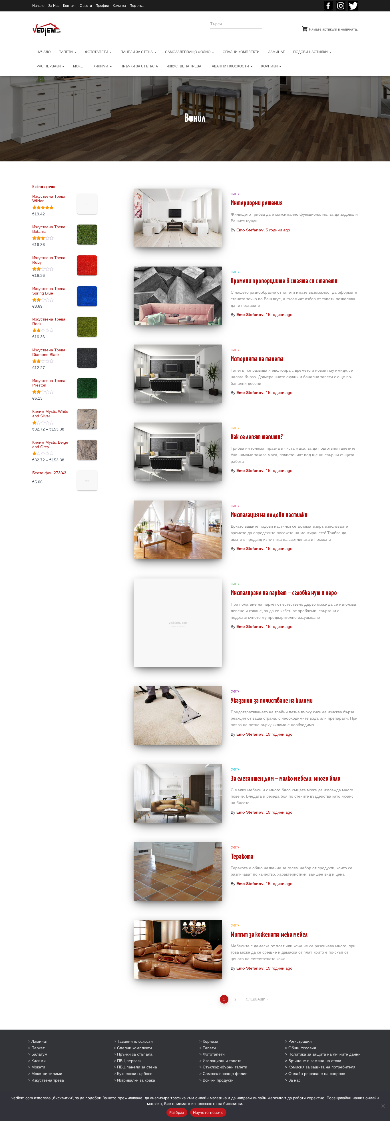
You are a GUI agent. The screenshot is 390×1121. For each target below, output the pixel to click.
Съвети (86, 6)
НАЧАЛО (44, 52)
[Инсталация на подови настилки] (178, 530)
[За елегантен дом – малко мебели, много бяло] (178, 793)
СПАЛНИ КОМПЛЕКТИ (241, 52)
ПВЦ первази (129, 1060)
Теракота (242, 857)
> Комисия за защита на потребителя (320, 1067)
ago (278, 230)
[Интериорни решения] (178, 218)
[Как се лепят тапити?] (178, 452)
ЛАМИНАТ (276, 52)
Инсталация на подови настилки (269, 515)
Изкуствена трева (47, 1080)
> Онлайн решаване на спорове (315, 1073)
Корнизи (210, 1041)
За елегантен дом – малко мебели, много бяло (285, 779)
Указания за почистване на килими (272, 701)
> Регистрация (298, 1041)
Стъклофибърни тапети (225, 1067)
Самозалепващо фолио (225, 1073)
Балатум (39, 1054)
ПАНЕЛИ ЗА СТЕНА (137, 52)
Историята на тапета (257, 359)
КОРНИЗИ (270, 66)
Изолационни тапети (222, 1060)
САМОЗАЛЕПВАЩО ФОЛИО (188, 52)
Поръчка (137, 6)
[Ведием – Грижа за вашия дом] (47, 30)
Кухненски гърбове (134, 1073)
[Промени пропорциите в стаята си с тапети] (178, 296)
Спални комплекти (134, 1048)
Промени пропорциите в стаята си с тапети (284, 281)
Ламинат (39, 1041)
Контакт (69, 6)
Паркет (38, 1048)
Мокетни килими (46, 1073)
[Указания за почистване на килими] (178, 715)
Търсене (277, 27)
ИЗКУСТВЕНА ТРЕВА (183, 66)
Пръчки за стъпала (134, 1054)
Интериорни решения (257, 203)
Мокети (38, 1067)
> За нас (293, 1080)
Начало (38, 6)
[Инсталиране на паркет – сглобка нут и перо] (178, 622)
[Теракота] (178, 871)
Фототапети (214, 1054)
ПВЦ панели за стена (137, 1067)
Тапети (209, 1048)
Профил (102, 6)
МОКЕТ (79, 66)
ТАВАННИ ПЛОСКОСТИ (230, 66)
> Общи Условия (300, 1048)
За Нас (53, 6)
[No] (383, 1106)
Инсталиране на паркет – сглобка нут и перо (284, 593)
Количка (119, 6)
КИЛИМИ (101, 66)
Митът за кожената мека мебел (269, 935)
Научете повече (208, 1112)
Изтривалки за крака (136, 1080)
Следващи (256, 999)
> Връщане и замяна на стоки (313, 1060)
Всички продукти (218, 1080)
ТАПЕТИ (66, 52)
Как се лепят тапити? (257, 437)
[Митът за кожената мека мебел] (178, 949)
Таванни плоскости (135, 1041)
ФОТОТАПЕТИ (97, 52)
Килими (38, 1060)
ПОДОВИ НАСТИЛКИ (311, 52)
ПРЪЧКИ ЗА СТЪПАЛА (139, 66)
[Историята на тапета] (178, 374)
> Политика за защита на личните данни (323, 1054)
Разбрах (176, 1112)
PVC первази (49, 66)
